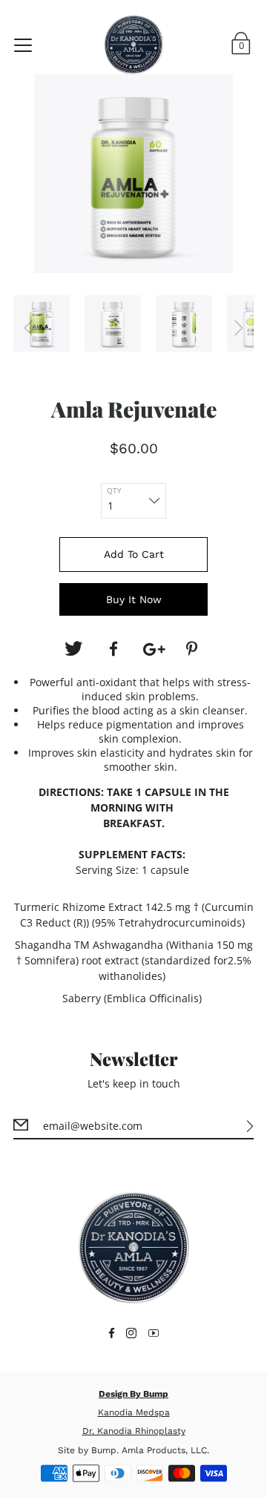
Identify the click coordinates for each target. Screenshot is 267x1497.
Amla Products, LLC (164, 1450)
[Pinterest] (193, 649)
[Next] (239, 328)
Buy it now (134, 599)
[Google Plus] (153, 649)
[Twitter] (73, 649)
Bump (103, 1450)
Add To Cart (134, 554)
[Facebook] (113, 649)
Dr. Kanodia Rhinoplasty (133, 1431)
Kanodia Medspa (134, 1412)
